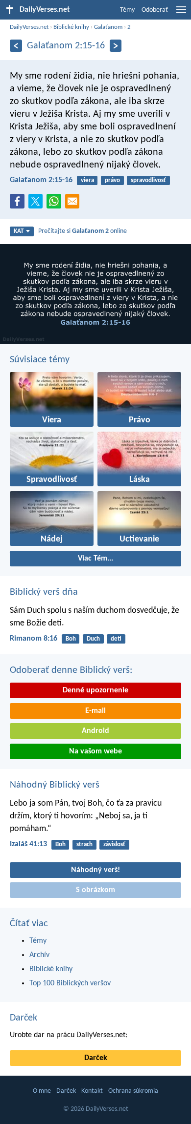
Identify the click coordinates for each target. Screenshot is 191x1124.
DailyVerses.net (29, 27)
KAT (19, 231)
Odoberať (155, 10)
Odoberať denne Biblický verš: (71, 670)
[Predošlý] (16, 46)
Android (95, 731)
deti (116, 639)
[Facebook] (19, 204)
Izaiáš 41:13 (28, 844)
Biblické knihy (71, 27)
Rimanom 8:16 (33, 639)
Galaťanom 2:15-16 (41, 180)
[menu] (181, 13)
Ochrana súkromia (133, 1091)
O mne (42, 1091)
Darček (23, 1018)
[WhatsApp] (56, 201)
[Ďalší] (116, 46)
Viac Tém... (95, 558)
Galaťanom (108, 27)
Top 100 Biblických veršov (70, 983)
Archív (39, 955)
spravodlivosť (148, 180)
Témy (127, 10)
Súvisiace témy (40, 360)
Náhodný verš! (95, 870)
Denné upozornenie (95, 690)
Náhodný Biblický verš (54, 785)
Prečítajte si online (82, 231)
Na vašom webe (95, 751)
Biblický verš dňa (44, 592)
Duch (93, 639)
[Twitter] (37, 204)
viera (87, 180)
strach (84, 844)
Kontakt (92, 1091)
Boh (71, 639)
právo (112, 180)
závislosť (114, 844)
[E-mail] (74, 204)
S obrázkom (95, 890)
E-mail (95, 711)
